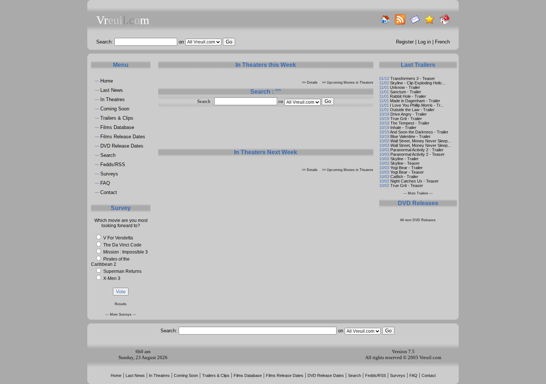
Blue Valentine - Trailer (410, 136)
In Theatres (112, 99)
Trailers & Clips (116, 118)
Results (121, 304)
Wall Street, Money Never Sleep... (420, 141)
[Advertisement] (265, 130)
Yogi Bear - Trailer (406, 167)
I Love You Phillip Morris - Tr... (416, 105)
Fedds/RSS (112, 164)
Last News (111, 90)
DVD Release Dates (121, 146)
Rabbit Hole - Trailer (408, 96)
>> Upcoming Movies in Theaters (347, 82)
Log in (424, 42)
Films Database (117, 127)
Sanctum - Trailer (405, 92)
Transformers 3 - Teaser (412, 78)
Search (108, 155)
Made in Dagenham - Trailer (415, 101)
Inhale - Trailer (403, 127)
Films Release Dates (122, 136)
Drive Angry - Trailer (408, 114)
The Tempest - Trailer (409, 123)
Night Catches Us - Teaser (414, 181)
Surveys (109, 174)
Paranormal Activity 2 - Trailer (416, 150)
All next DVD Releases (418, 220)
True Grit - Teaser (406, 185)
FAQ (105, 183)
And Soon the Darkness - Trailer (419, 132)
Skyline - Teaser (405, 163)
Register (405, 42)
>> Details (310, 82)
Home (106, 81)
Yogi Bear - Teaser (407, 172)
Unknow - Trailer (405, 87)
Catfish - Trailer (404, 176)
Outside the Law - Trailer (412, 109)
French (442, 42)
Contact (108, 192)
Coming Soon (114, 109)
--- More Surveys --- (120, 314)
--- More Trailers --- (418, 193)
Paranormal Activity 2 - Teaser (417, 154)
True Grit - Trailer (406, 118)
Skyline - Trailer (404, 158)
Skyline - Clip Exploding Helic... (417, 83)
